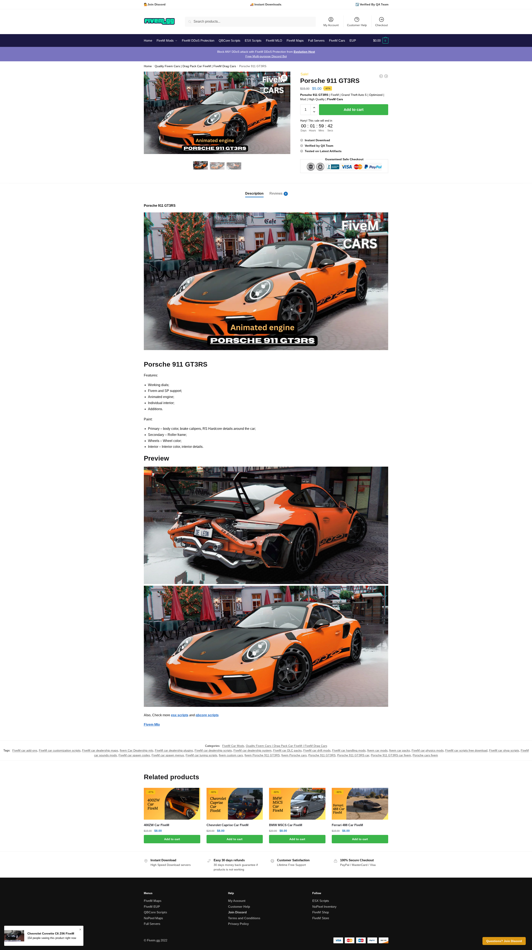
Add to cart (354, 110)
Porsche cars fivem (425, 755)
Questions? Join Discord (504, 941)
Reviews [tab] (275, 193)
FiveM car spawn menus (168, 755)
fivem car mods (377, 750)
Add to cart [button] (172, 839)
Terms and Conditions (244, 918)
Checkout (381, 25)
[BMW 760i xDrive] (381, 76)
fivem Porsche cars (294, 755)
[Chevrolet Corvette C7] (386, 76)
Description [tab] (254, 193)
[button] (284, 77)
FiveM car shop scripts (504, 750)
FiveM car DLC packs (287, 750)
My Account (331, 25)
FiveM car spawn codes (134, 755)
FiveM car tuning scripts (201, 755)
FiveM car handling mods (349, 750)
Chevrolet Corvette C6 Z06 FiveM (50, 933)
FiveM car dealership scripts (213, 750)
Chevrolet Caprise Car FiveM (228, 825)
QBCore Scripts (155, 912)
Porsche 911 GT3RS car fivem (391, 755)
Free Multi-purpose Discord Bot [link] (266, 56)
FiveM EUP (152, 906)
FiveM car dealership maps (100, 750)
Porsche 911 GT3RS (322, 755)
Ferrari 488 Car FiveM (347, 825)
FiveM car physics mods (428, 750)
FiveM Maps (152, 900)
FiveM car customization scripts (59, 750)
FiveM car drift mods (316, 750)
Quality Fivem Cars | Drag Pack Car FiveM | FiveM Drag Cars (195, 66)
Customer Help (357, 25)
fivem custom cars (231, 755)
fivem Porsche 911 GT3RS (262, 755)
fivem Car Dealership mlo (136, 750)
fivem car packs (399, 750)
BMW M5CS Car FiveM (285, 825)
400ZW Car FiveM (156, 825)
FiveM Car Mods (233, 745)
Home (148, 66)
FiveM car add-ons (24, 750)
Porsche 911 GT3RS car (353, 755)
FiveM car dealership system (252, 750)
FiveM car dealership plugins (174, 750)
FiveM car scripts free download (466, 750)
